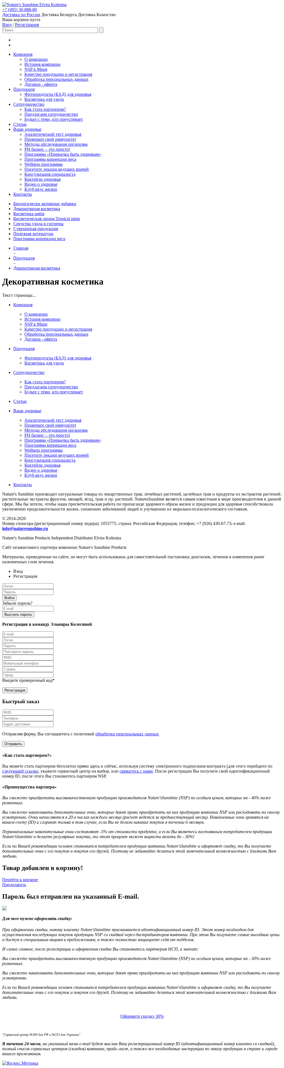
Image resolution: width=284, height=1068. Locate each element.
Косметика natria (28, 213)
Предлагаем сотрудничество (51, 114)
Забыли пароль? (17, 603)
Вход (7, 24)
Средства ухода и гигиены (38, 223)
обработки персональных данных (127, 734)
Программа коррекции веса (50, 159)
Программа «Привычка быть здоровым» (62, 154)
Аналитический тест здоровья (52, 134)
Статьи (20, 124)
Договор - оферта (40, 84)
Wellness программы (43, 164)
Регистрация (27, 24)
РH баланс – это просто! (47, 149)
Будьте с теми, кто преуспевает (53, 119)
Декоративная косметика (36, 208)
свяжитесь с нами (136, 771)
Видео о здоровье (40, 184)
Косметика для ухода (44, 99)
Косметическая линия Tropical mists (46, 218)
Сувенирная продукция (35, 228)
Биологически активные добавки (44, 203)
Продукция (24, 89)
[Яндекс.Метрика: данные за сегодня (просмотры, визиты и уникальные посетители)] (20, 1063)
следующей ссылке (20, 771)
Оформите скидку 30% (142, 1016)
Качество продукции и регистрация (58, 74)
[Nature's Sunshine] (20, 4)
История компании (42, 64)
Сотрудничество (28, 104)
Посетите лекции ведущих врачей (56, 169)
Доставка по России (21, 14)
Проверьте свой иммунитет (50, 139)
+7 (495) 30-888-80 (19, 9)
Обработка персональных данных (56, 79)
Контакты (22, 194)
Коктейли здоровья (42, 179)
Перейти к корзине (20, 879)
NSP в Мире (35, 69)
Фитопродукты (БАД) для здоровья (57, 94)
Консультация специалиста (49, 174)
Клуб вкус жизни (40, 189)
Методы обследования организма (56, 144)
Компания (22, 54)
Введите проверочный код (28, 680)
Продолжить (14, 884)
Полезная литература (33, 233)
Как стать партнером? (45, 109)
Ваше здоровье (27, 129)
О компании (36, 59)
